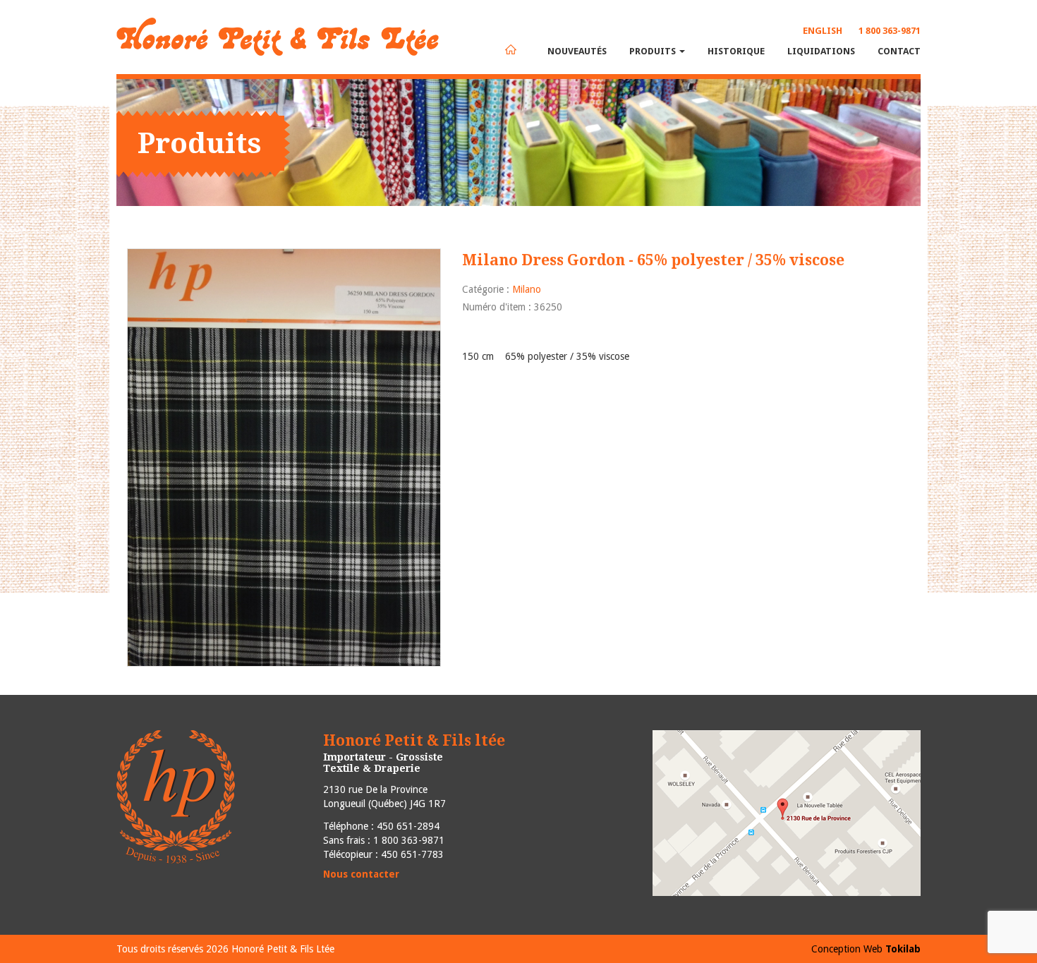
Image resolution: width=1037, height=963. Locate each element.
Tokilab (903, 949)
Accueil (511, 49)
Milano (526, 289)
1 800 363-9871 (890, 30)
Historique (736, 51)
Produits (653, 51)
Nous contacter (361, 874)
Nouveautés (577, 51)
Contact (899, 51)
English (822, 30)
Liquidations (821, 51)
